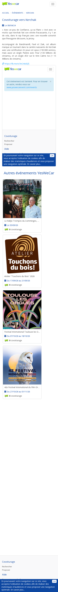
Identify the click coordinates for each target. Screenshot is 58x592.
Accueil (5, 13)
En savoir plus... (18, 589)
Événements (17, 13)
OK (54, 581)
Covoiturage (8, 561)
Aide (4, 574)
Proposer (6, 570)
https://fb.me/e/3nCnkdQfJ (16, 63)
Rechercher (7, 566)
